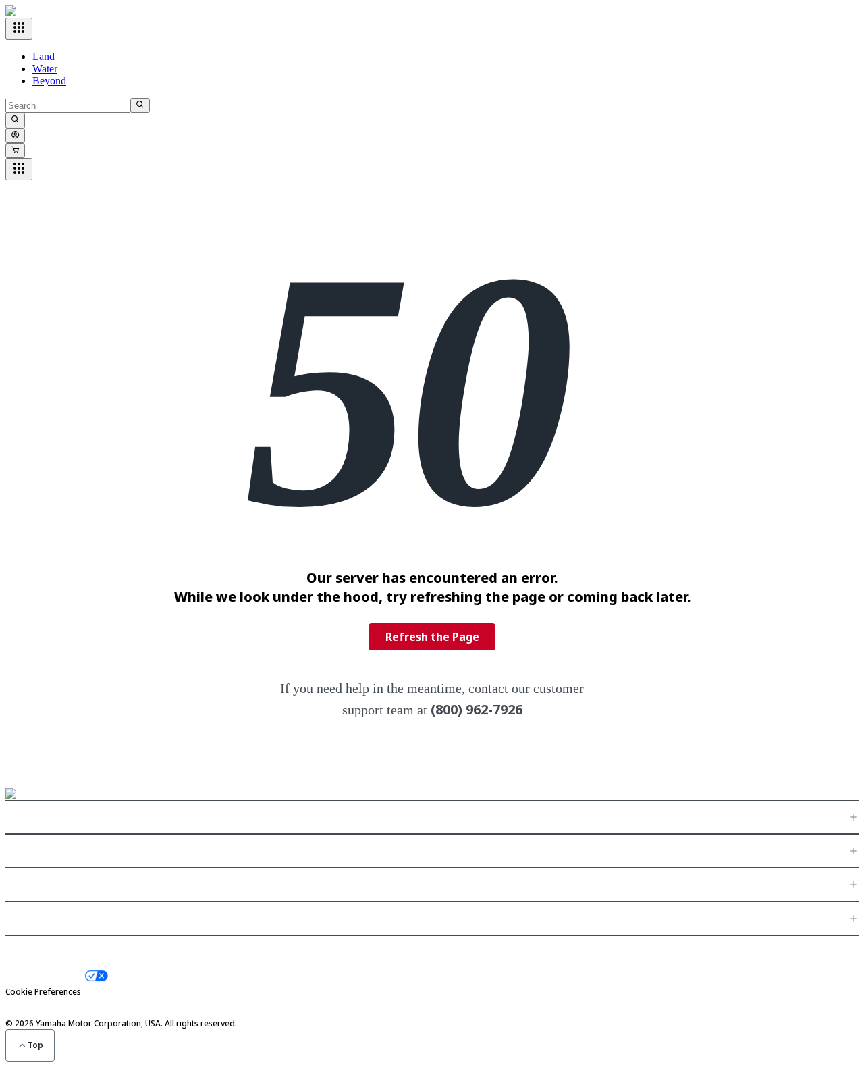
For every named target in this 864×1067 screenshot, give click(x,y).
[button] (432, 817)
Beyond (49, 80)
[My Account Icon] (15, 135)
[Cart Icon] (15, 150)
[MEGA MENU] (18, 29)
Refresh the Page (432, 636)
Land (43, 56)
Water (44, 68)
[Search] (140, 105)
